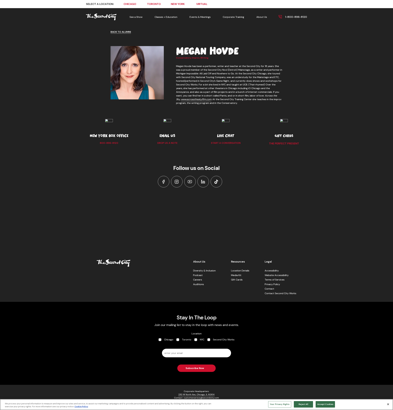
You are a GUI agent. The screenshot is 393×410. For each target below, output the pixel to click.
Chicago (168, 339)
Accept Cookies (325, 404)
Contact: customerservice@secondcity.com (196, 397)
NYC (202, 339)
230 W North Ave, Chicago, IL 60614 (196, 394)
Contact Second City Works (280, 293)
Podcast (198, 275)
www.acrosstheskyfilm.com (196, 99)
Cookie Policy (81, 406)
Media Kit (236, 275)
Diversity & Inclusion (204, 270)
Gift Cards (237, 279)
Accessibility (272, 270)
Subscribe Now (195, 368)
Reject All (303, 404)
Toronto (186, 339)
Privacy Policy (272, 284)
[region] (196, 404)
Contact (269, 288)
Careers (197, 279)
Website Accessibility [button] (277, 275)
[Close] (388, 404)
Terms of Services (274, 279)
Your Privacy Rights (279, 404)
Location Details (240, 270)
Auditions (198, 284)
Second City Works (223, 339)
